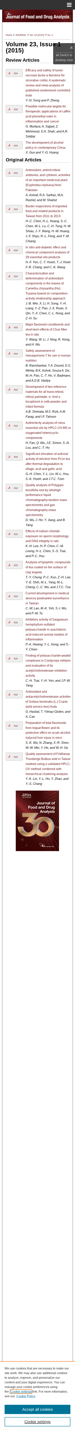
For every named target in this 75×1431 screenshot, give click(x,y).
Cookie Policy (25, 1396)
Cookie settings (21, 1391)
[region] (37, 1396)
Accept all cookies (37, 1409)
